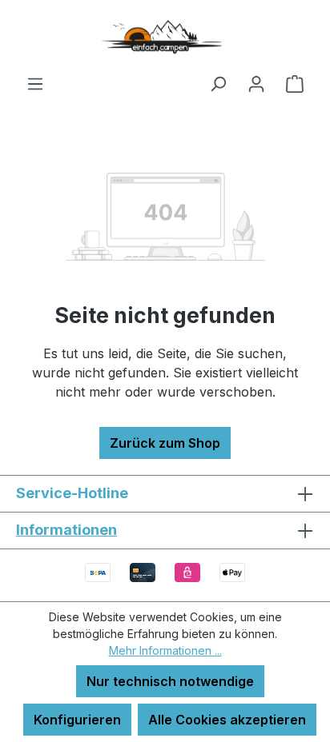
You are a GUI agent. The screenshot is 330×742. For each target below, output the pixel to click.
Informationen (66, 529)
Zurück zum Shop (165, 443)
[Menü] (35, 83)
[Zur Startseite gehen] (165, 36)
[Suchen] (218, 83)
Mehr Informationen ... (165, 650)
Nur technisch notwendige (170, 681)
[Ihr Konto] (256, 83)
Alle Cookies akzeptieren (227, 720)
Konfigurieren (77, 720)
